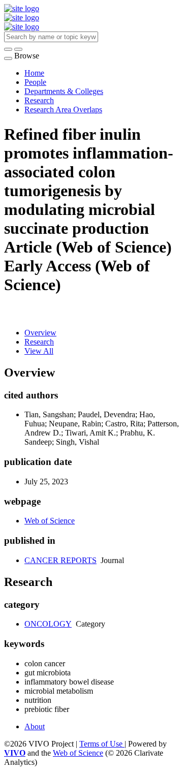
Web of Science (49, 520)
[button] (8, 49)
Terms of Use (102, 743)
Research (39, 100)
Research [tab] (39, 341)
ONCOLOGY (48, 623)
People (35, 82)
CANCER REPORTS (60, 560)
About (34, 726)
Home (34, 73)
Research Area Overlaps (63, 109)
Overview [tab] (40, 332)
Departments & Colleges (63, 91)
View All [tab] (38, 351)
